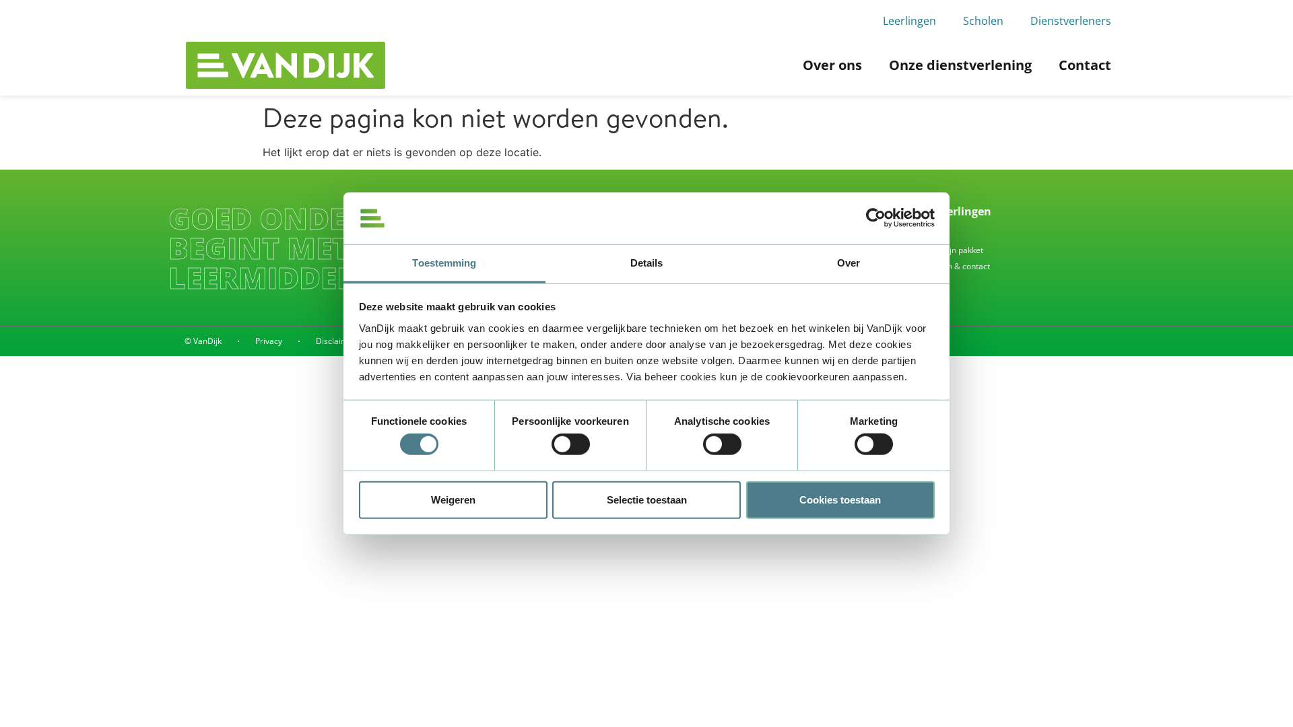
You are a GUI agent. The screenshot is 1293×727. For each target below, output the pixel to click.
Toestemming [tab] (444, 263)
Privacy (268, 341)
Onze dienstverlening (960, 65)
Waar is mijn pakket (946, 250)
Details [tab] (646, 263)
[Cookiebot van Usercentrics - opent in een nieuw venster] (876, 218)
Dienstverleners (1070, 20)
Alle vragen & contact (950, 266)
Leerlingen (909, 20)
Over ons (832, 65)
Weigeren (453, 499)
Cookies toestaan (840, 499)
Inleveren (927, 234)
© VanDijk (203, 341)
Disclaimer (336, 341)
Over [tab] (848, 263)
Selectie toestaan (647, 499)
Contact (1085, 65)
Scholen (983, 20)
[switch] (571, 444)
